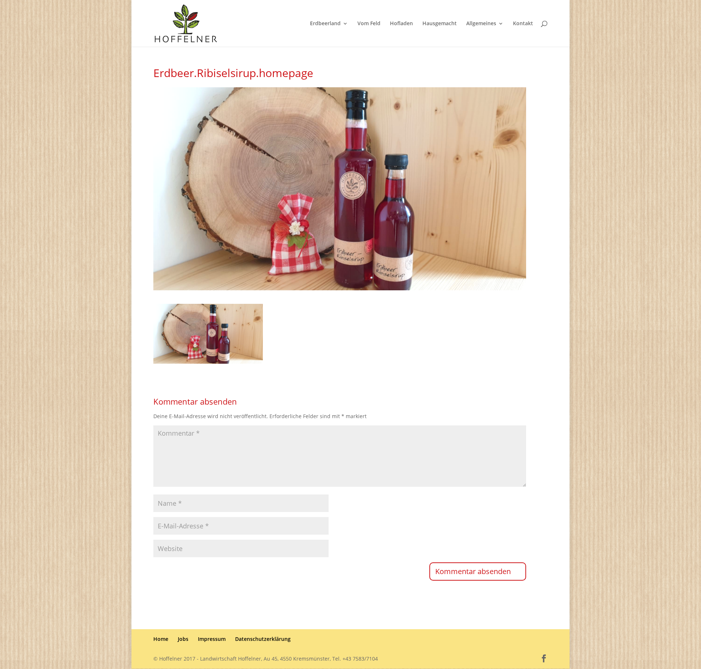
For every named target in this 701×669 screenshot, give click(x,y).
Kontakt (523, 24)
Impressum (212, 638)
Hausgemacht (439, 24)
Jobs (183, 638)
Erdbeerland (325, 24)
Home (160, 638)
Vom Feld (368, 24)
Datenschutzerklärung (263, 638)
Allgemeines (481, 24)
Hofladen (401, 24)
